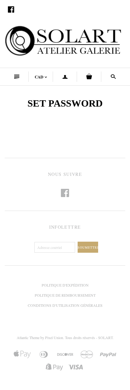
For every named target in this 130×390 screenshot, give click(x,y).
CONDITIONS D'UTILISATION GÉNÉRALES (65, 305)
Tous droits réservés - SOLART (89, 337)
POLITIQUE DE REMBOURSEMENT (65, 295)
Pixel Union (54, 337)
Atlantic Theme (28, 337)
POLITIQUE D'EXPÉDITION (65, 285)
